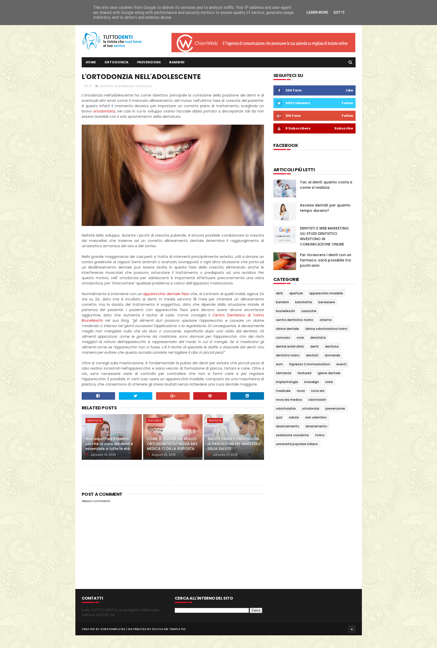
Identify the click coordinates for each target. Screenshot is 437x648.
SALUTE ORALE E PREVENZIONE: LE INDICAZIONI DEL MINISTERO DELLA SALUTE (234, 443)
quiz (279, 417)
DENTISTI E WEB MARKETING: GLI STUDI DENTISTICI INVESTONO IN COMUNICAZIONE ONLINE (324, 236)
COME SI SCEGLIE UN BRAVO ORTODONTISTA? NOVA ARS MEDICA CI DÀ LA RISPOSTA (172, 443)
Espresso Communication (309, 364)
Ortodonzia (116, 62)
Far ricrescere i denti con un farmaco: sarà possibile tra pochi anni (325, 260)
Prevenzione (149, 62)
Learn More (317, 12)
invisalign (311, 382)
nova (301, 391)
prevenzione (335, 408)
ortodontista (104, 111)
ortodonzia (143, 86)
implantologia (287, 382)
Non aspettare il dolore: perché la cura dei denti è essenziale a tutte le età (109, 443)
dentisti (312, 355)
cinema (326, 320)
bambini (106, 86)
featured (154, 420)
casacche (308, 311)
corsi (300, 337)
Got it (339, 12)
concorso (283, 337)
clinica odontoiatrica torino (326, 329)
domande (332, 355)
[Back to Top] (352, 629)
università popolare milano (297, 444)
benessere (326, 302)
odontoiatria (286, 408)
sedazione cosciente (292, 435)
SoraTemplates (112, 629)
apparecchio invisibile (326, 293)
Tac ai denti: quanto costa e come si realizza (326, 185)
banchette (303, 302)
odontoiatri (317, 399)
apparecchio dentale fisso (166, 293)
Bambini (177, 62)
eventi (341, 364)
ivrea (329, 382)
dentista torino (288, 355)
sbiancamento (287, 426)
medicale (283, 391)
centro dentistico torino (294, 320)
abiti (279, 293)
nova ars (317, 391)
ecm (279, 364)
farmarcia (283, 373)
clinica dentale (287, 329)
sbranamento (316, 426)
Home (91, 62)
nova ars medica (289, 399)
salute (294, 417)
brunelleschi (124, 86)
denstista (94, 420)
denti (314, 346)
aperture (296, 293)
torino (319, 435)
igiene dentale (329, 373)
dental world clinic (290, 346)
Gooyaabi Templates (169, 629)
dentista (215, 420)
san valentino (316, 417)
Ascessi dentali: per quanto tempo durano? (325, 208)
